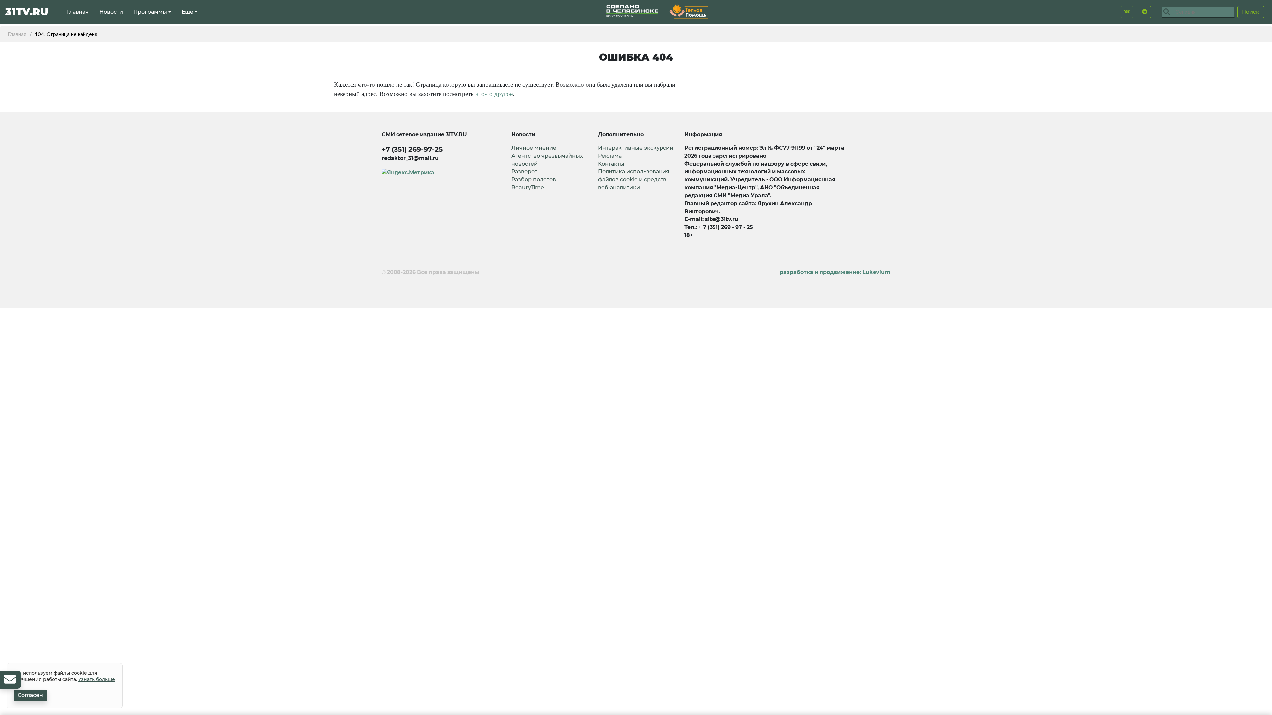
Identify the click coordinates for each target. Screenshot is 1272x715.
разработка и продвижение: (835, 272)
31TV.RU (26, 12)
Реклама (610, 156)
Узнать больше (96, 679)
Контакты (611, 164)
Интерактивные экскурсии (635, 148)
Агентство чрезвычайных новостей (547, 160)
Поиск (1250, 12)
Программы (150, 12)
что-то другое (494, 93)
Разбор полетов (533, 179)
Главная (78, 12)
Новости (111, 12)
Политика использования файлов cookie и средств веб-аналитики (633, 179)
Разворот (524, 171)
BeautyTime (527, 187)
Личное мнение (533, 148)
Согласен (30, 695)
